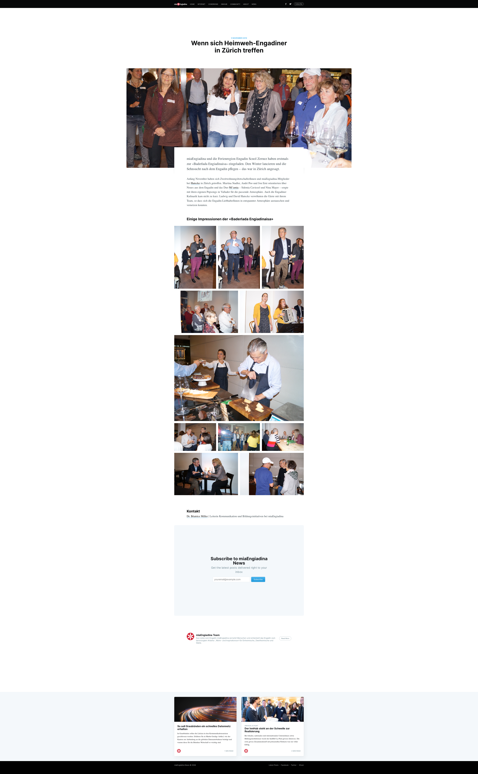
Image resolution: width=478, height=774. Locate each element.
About (246, 4)
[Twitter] (291, 4)
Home (192, 4)
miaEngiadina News (181, 765)
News (254, 4)
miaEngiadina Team (208, 635)
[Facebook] (286, 4)
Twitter (294, 765)
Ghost (301, 765)
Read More (285, 638)
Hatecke (195, 183)
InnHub (224, 4)
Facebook (285, 765)
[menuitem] (192, 4)
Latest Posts (273, 765)
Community (235, 4)
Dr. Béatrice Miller (197, 516)
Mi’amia (234, 187)
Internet (201, 4)
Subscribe (298, 4)
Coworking (213, 4)
